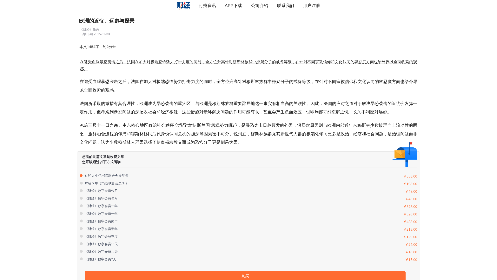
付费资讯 (207, 5)
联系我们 (285, 5)
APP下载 (233, 5)
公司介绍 (259, 5)
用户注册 (311, 5)
